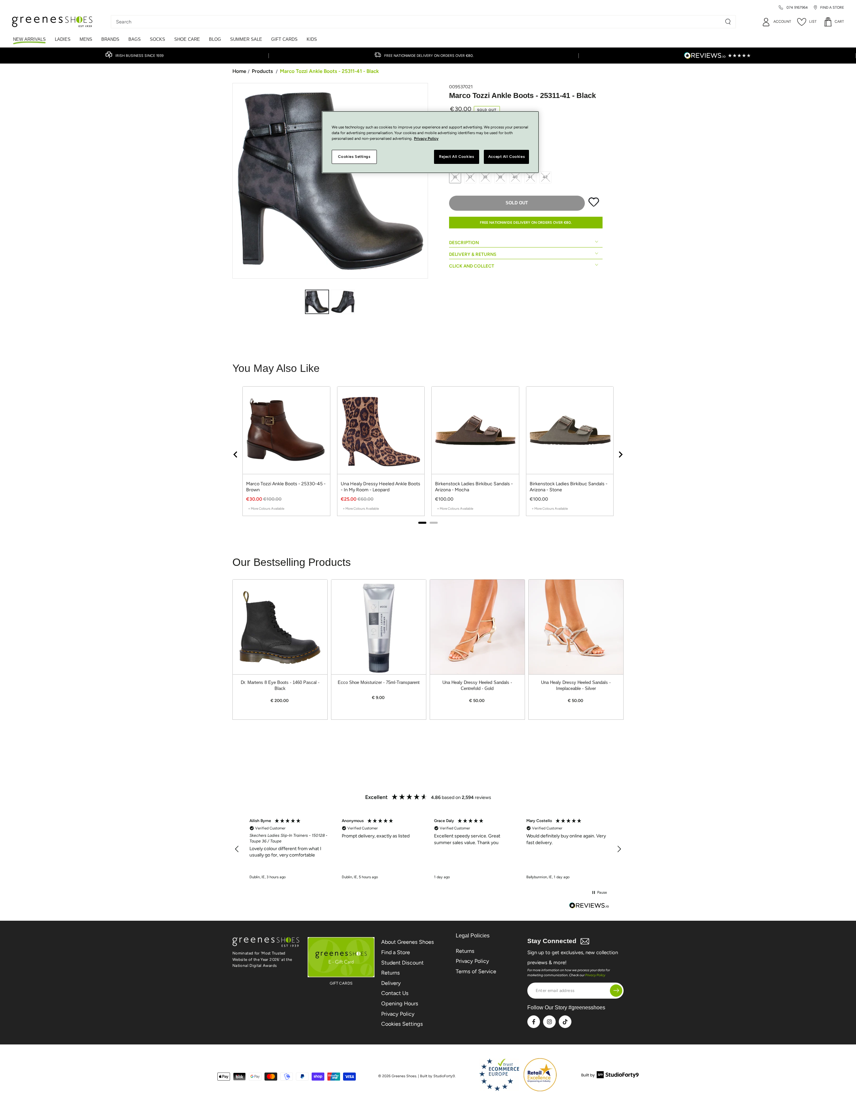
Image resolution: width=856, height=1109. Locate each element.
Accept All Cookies (506, 156)
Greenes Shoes (404, 1076)
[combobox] (418, 21)
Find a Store (395, 952)
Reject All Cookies (456, 156)
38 (485, 177)
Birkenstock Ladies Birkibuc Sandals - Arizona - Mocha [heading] (474, 487)
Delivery (391, 983)
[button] (237, 849)
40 (515, 177)
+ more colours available (266, 508)
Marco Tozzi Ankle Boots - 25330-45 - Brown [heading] (286, 487)
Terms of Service (476, 971)
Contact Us (395, 993)
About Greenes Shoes (407, 942)
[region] (428, 454)
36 (455, 177)
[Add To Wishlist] (594, 205)
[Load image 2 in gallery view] (343, 302)
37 (470, 177)
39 (500, 177)
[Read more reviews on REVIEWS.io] (589, 906)
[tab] (422, 523)
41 (530, 177)
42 (545, 177)
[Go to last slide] (235, 454)
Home (239, 71)
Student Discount (402, 963)
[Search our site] (728, 22)
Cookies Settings (402, 1024)
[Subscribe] (616, 990)
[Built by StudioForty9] (610, 1076)
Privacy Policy (398, 1014)
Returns (390, 973)
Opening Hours (399, 1003)
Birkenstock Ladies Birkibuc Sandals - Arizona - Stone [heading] (569, 487)
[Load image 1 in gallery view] (317, 302)
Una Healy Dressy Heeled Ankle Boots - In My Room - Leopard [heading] (380, 487)
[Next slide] (620, 454)
